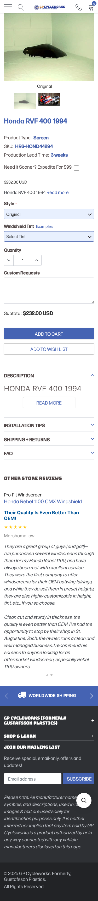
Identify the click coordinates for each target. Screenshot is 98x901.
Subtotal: (13, 313)
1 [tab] (47, 675)
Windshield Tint (28, 226)
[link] (79, 7)
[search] (21, 6)
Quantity (12, 250)
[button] (83, 800)
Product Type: (17, 137)
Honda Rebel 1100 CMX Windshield (43, 501)
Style (10, 203)
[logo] (49, 6)
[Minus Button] (9, 260)
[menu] (8, 7)
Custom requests (22, 272)
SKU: (8, 146)
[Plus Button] (36, 260)
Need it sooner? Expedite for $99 (38, 167)
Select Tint (16, 236)
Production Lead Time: (26, 155)
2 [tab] (51, 675)
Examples (44, 226)
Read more (58, 192)
